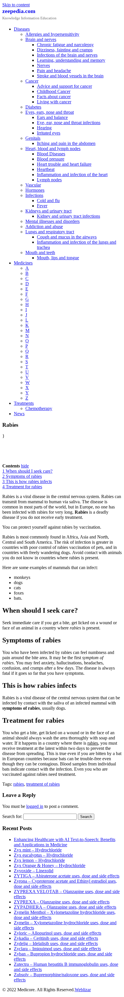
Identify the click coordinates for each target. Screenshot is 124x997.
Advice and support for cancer (64, 86)
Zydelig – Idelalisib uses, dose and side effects (56, 943)
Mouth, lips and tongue (58, 257)
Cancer (31, 81)
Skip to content (16, 4)
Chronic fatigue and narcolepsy (65, 44)
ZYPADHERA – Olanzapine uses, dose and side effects (65, 907)
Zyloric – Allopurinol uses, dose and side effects (57, 933)
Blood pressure (50, 158)
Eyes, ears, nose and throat (49, 112)
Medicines (23, 262)
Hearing (44, 127)
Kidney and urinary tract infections (68, 216)
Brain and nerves (40, 39)
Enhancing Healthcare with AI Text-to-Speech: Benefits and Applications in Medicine (64, 842)
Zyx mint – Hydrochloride (38, 849)
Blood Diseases (51, 153)
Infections (34, 195)
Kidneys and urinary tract (48, 210)
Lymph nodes (49, 179)
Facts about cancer (54, 96)
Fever (42, 205)
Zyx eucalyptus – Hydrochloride (43, 855)
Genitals (32, 138)
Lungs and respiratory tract (49, 231)
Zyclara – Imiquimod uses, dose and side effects (57, 948)
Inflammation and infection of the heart (72, 174)
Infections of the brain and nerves (67, 55)
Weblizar (83, 989)
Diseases (22, 29)
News (19, 413)
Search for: (12, 816)
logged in (34, 806)
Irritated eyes (48, 133)
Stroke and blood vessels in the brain (70, 75)
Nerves (43, 65)
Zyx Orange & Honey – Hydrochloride (49, 865)
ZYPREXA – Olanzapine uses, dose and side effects (62, 901)
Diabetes (33, 107)
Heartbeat (46, 169)
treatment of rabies (43, 784)
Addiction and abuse (44, 226)
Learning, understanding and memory (71, 60)
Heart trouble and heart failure (64, 164)
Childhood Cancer (53, 91)
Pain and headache (54, 70)
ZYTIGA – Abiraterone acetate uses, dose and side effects (66, 875)
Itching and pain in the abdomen (66, 143)
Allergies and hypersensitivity (52, 34)
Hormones (34, 190)
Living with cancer (54, 101)
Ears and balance (52, 117)
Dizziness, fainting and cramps (65, 49)
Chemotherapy (38, 408)
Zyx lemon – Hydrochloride (39, 860)
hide (25, 465)
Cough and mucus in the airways (67, 236)
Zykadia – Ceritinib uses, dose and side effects (56, 938)
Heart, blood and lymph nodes (52, 148)
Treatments (24, 403)
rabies (18, 784)
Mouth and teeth (40, 252)
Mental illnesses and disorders (52, 221)
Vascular (33, 184)
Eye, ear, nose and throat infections (68, 122)
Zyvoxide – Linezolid (33, 870)
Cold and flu (48, 200)
